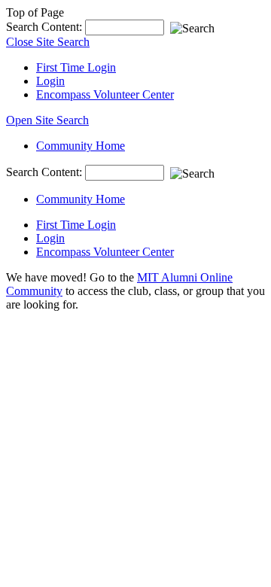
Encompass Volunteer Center (105, 94)
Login (50, 81)
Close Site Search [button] (48, 41)
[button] (47, 120)
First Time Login (76, 67)
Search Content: (45, 26)
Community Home (80, 145)
